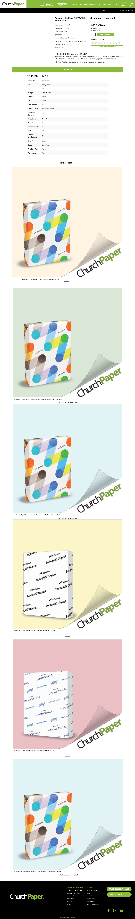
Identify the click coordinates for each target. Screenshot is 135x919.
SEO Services (73, 917)
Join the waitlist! (72, 402)
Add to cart (105, 34)
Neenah (44, 119)
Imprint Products (107, 4)
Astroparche (46, 85)
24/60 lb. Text (46, 93)
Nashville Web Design (67, 917)
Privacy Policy (90, 901)
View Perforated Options (107, 47)
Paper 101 (74, 4)
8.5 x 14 (44, 89)
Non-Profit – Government (73, 893)
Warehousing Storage (119, 889)
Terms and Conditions (93, 904)
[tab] (67, 69)
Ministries (69, 901)
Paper (80, 4)
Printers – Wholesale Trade (74, 890)
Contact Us (90, 896)
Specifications (68, 69)
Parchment (45, 81)
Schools (69, 904)
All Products (129, 10)
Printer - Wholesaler (119, 894)
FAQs (88, 893)
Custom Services (89, 4)
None (43, 153)
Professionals (70, 896)
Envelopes (98, 4)
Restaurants (70, 898)
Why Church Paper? (92, 890)
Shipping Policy (91, 898)
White (44, 101)
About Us (116, 4)
